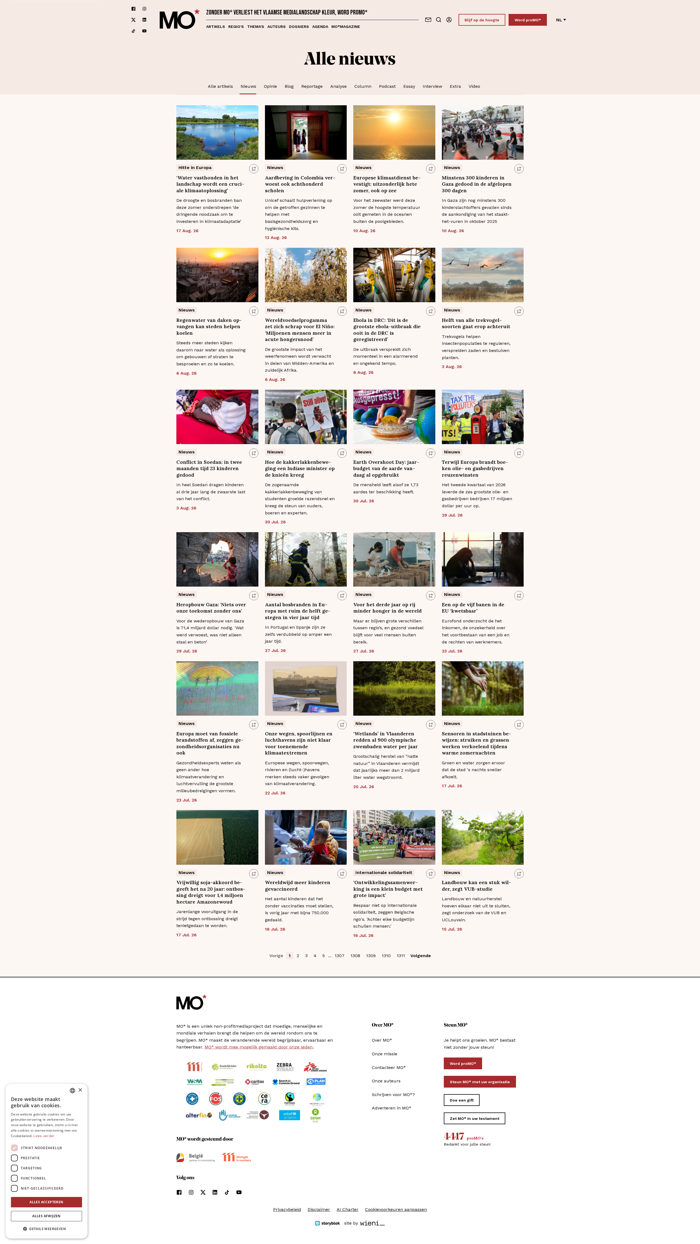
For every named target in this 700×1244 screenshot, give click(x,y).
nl (559, 19)
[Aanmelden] (449, 20)
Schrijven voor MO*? (393, 1094)
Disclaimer (319, 1209)
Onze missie (384, 1053)
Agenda (320, 26)
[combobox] (72, 1090)
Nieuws (248, 86)
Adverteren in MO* (391, 1108)
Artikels (215, 26)
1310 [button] (386, 955)
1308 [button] (355, 955)
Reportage (312, 86)
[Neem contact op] (428, 20)
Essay (409, 86)
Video (474, 86)
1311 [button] (401, 955)
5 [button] (323, 955)
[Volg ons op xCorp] (133, 20)
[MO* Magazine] (180, 20)
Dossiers (299, 26)
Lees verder (43, 1136)
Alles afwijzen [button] (46, 1216)
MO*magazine (345, 26)
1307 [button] (340, 955)
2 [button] (298, 955)
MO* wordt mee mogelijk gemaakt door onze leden (259, 1047)
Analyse (338, 86)
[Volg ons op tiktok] (133, 31)
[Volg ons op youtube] (144, 31)
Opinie (270, 86)
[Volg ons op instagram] (144, 9)
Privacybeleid (287, 1209)
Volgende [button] (420, 955)
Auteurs (276, 26)
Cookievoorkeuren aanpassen (396, 1209)
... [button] (329, 955)
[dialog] (46, 1161)
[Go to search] (439, 20)
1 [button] (290, 955)
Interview (432, 86)
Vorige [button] (276, 955)
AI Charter (347, 1209)
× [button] (80, 1090)
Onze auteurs (386, 1080)
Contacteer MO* (389, 1067)
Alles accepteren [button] (46, 1202)
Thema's (255, 26)
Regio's (236, 26)
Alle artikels (220, 86)
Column (362, 86)
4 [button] (315, 955)
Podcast (387, 86)
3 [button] (306, 955)
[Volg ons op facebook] (133, 9)
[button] (46, 1229)
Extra (455, 86)
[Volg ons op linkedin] (144, 20)
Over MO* (382, 1040)
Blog (289, 86)
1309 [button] (371, 955)
